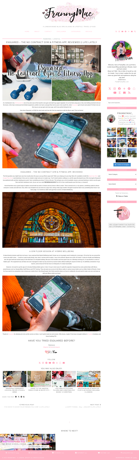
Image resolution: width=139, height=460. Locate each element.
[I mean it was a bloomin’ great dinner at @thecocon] (132, 142)
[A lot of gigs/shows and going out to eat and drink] (121, 132)
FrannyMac (47, 39)
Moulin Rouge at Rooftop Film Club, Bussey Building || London (89, 390)
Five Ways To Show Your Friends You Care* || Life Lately (27, 406)
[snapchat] (134, 88)
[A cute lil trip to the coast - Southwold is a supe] (111, 132)
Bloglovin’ (46, 347)
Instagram (57, 347)
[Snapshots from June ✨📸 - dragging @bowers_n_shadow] (121, 142)
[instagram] (114, 88)
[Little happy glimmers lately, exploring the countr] (111, 152)
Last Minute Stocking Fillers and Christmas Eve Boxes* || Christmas (64, 390)
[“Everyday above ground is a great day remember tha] (111, 142)
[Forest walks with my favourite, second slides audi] (132, 152)
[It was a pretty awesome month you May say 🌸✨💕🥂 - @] (121, 152)
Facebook (59, 453)
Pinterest (82, 453)
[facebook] (119, 88)
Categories (75, 31)
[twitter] (109, 88)
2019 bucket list (19, 103)
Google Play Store (8, 178)
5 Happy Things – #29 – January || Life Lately (83, 406)
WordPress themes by (126, 457)
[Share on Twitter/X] (18, 397)
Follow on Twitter (123, 196)
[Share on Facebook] (16, 397)
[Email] (132, 31)
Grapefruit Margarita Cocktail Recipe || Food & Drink (15, 390)
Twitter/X (13, 453)
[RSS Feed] (129, 92)
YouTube (105, 453)
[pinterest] (129, 88)
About (37, 31)
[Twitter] (116, 31)
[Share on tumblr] (24, 397)
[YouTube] (122, 31)
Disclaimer (61, 31)
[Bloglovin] (129, 31)
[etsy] (120, 92)
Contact (48, 31)
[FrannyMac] (69, 12)
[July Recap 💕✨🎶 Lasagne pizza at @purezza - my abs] (132, 132)
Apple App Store (93, 176)
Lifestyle (56, 39)
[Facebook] (126, 31)
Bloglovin (127, 453)
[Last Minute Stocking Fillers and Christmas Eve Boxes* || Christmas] (64, 379)
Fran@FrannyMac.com (122, 82)
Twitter (51, 347)
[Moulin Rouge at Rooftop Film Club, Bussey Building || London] (89, 379)
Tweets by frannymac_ (122, 193)
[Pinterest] (46, 363)
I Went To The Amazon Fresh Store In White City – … (39, 390)
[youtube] (114, 92)
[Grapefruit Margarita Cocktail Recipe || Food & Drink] (15, 379)
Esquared (75, 105)
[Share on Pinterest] (21, 397)
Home (27, 31)
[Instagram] (119, 31)
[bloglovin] (124, 88)
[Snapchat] (60, 363)
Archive (89, 31)
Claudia (90, 334)
